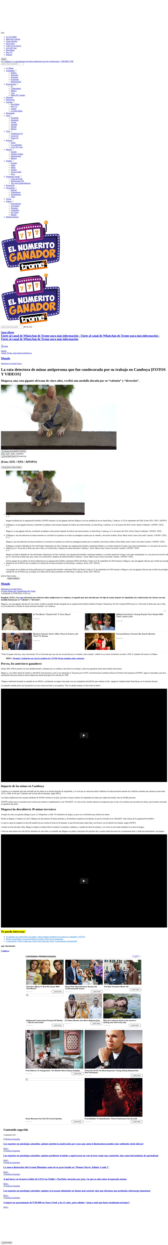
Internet (14, 190)
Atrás (4, 578)
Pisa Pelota (10, 50)
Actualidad (10, 71)
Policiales (14, 75)
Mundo (9, 149)
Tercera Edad (16, 172)
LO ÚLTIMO (11, 37)
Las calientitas (16, 145)
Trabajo (14, 170)
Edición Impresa (12, 217)
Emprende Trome (12, 177)
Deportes (9, 97)
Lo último (10, 68)
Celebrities (15, 210)
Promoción (10, 185)
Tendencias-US (17, 134)
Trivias (8, 199)
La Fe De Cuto (17, 147)
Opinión (9, 102)
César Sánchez (11, 41)
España (13, 152)
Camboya (5, 951)
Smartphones (16, 194)
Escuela (14, 163)
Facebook (14, 118)
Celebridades (16, 89)
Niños (13, 167)
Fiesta (13, 143)
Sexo (13, 174)
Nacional (14, 77)
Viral (8, 116)
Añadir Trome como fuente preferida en (16, 353)
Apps (13, 197)
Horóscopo (10, 100)
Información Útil (17, 181)
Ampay (14, 109)
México (14, 158)
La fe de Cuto (11, 48)
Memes (13, 129)
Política (14, 73)
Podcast (9, 55)
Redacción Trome (29, 591)
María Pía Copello (13, 39)
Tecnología (10, 188)
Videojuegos (16, 192)
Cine (13, 93)
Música (13, 91)
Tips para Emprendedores (21, 183)
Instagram (14, 120)
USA (8, 131)
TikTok (13, 127)
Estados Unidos (17, 154)
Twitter (13, 122)
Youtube (14, 124)
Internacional (16, 82)
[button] (28, 327)
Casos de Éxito (17, 179)
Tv (12, 86)
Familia (9, 161)
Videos (8, 201)
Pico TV (9, 52)
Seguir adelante (13, 578)
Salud (13, 165)
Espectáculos (11, 84)
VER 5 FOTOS (20, 451)
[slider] (84, 525)
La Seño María (16, 111)
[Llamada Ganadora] (31, 272)
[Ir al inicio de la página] (6, 1242)
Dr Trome (14, 212)
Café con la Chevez (13, 46)
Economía (15, 79)
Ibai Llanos (10, 44)
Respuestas (10, 113)
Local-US (14, 136)
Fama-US (14, 138)
